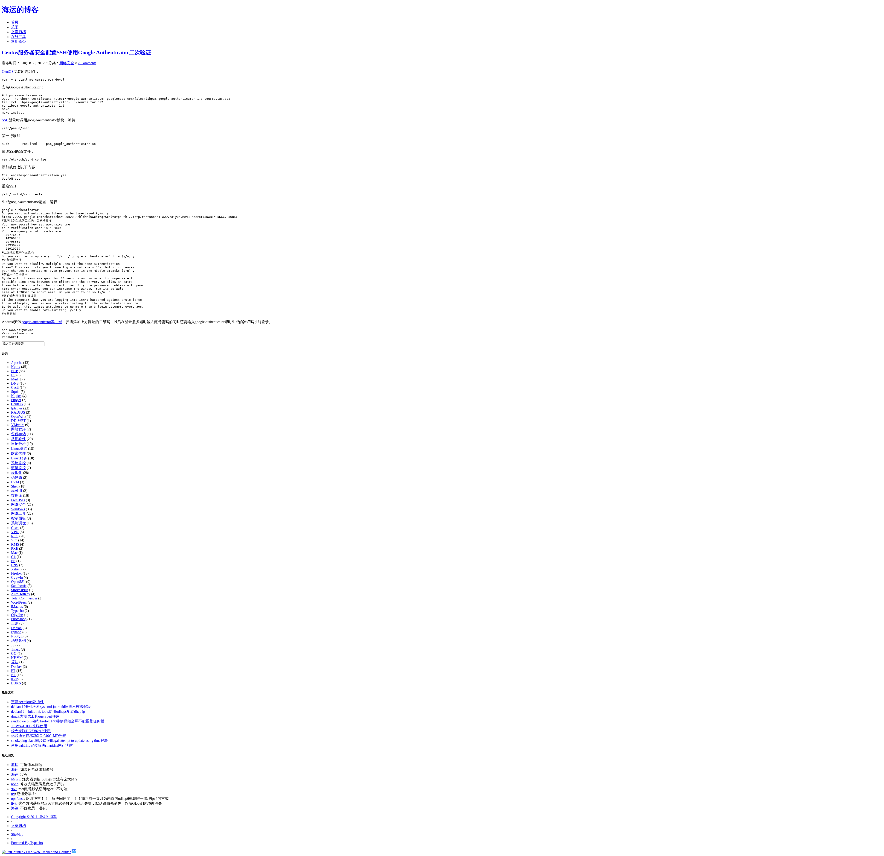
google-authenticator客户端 (41, 322)
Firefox (16, 573)
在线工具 (18, 37)
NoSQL (17, 636)
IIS (13, 375)
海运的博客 (20, 10)
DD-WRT (18, 421)
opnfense (17, 798)
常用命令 (18, 42)
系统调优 (18, 523)
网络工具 (18, 513)
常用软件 (18, 439)
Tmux (15, 649)
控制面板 (18, 518)
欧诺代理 (18, 453)
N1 (13, 675)
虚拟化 (16, 473)
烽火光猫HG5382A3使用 (31, 731)
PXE (14, 548)
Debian (16, 628)
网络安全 (66, 63)
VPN (15, 532)
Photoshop (18, 619)
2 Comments (87, 63)
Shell (14, 486)
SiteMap (17, 834)
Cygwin (17, 577)
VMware (17, 425)
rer (13, 794)
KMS (15, 544)
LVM (15, 482)
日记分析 (18, 444)
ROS (14, 536)
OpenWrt (17, 416)
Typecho (17, 611)
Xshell (15, 569)
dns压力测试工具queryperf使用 (35, 716)
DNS (15, 383)
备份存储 (18, 434)
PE (13, 561)
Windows (18, 509)
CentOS (8, 71)
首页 (14, 22)
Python (16, 632)
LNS (14, 565)
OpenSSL (18, 582)
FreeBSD (18, 500)
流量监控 (18, 468)
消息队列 (18, 641)
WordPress (19, 602)
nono (14, 784)
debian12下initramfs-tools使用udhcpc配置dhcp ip (48, 711)
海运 (14, 765)
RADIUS (18, 412)
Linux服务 (19, 458)
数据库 (16, 495)
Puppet (16, 400)
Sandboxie (18, 586)
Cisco (15, 528)
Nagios (16, 396)
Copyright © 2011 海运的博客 (34, 817)
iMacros (17, 606)
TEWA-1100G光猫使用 (29, 726)
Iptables (16, 408)
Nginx (15, 367)
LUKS (16, 683)
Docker (16, 667)
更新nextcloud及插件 (27, 702)
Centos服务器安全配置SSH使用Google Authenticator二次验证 (76, 53)
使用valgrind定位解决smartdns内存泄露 (42, 745)
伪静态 (16, 477)
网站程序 (18, 429)
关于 (14, 27)
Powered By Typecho (27, 843)
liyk (14, 803)
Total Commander (24, 598)
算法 (14, 662)
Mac (14, 553)
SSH (5, 120)
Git (13, 557)
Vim (14, 540)
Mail (14, 379)
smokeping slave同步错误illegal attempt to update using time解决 (59, 740)
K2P (14, 679)
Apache (16, 363)
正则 (14, 623)
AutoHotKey (20, 594)
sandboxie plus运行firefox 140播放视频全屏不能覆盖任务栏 (57, 721)
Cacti (15, 387)
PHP (14, 371)
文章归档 (18, 32)
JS (13, 645)
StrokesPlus (19, 590)
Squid (15, 392)
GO (14, 653)
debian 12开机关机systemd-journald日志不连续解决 (51, 707)
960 (14, 789)
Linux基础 (19, 448)
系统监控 (18, 463)
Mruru (15, 779)
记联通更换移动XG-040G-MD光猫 (38, 736)
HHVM (17, 658)
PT (13, 671)
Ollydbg (17, 615)
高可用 (16, 491)
